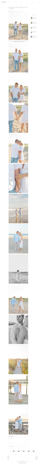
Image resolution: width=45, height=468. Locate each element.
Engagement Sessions (11, 436)
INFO (8, 458)
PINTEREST (36, 458)
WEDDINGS (8, 457)
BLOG (8, 459)
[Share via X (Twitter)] (10, 438)
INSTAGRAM (36, 456)
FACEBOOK (36, 457)
